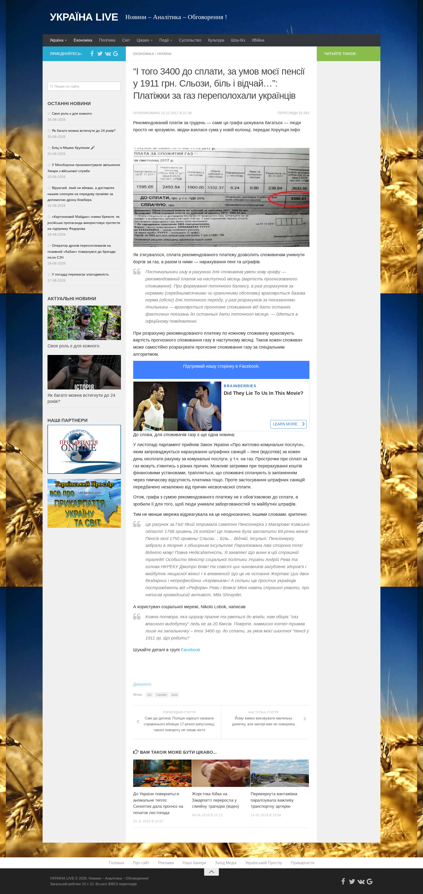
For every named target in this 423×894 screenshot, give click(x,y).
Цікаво (143, 40)
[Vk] (108, 53)
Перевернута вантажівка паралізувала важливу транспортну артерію (274, 800)
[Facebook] (92, 53)
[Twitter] (100, 53)
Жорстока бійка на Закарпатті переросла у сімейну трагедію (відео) (215, 800)
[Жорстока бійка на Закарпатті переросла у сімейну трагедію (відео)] (221, 773)
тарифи (161, 694)
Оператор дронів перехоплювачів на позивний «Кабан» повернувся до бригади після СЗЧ (81, 251)
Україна (56, 40)
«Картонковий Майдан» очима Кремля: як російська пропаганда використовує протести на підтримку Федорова (83, 223)
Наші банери (194, 863)
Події (164, 40)
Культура (216, 40)
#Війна (258, 40)
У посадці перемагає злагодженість (80, 274)
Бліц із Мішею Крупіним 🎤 (73, 148)
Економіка (83, 40)
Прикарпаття (302, 863)
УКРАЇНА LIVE (84, 17)
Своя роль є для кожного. (72, 113)
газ (149, 694)
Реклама (166, 863)
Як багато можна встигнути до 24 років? (84, 130)
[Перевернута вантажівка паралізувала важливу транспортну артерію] (280, 773)
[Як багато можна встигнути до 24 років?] (84, 372)
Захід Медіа (225, 863)
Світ (126, 40)
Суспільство (190, 40)
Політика (107, 40)
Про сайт (141, 863)
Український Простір (263, 863)
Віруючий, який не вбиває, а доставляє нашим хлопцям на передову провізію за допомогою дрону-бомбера (80, 194)
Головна (116, 863)
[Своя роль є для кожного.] (84, 323)
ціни (174, 694)
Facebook (190, 649)
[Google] (115, 53)
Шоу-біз (238, 40)
